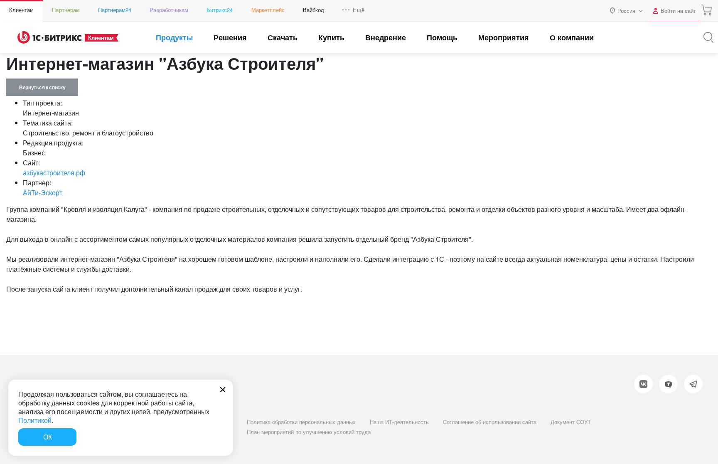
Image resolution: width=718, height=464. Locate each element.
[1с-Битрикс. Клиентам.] (49, 37)
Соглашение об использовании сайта (489, 422)
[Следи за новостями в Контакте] (643, 384)
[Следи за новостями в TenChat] (668, 384)
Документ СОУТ (571, 422)
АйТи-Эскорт (42, 192)
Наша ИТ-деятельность (399, 422)
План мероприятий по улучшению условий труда (309, 432)
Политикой (35, 420)
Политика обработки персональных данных (301, 422)
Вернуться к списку (42, 87)
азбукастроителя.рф (54, 172)
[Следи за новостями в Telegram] (693, 384)
